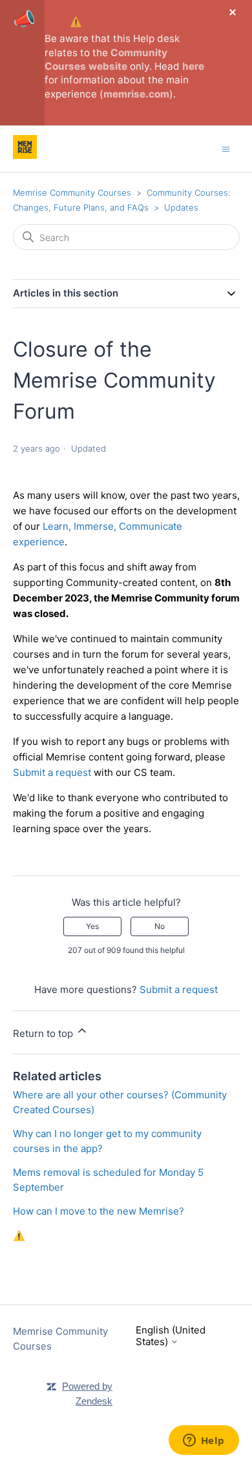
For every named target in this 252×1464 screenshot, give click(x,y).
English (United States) (170, 1335)
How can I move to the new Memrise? (98, 1211)
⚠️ (76, 22)
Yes (92, 926)
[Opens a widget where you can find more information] (203, 1441)
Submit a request (52, 772)
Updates (181, 207)
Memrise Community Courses (72, 192)
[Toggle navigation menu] (226, 148)
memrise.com (136, 94)
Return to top (44, 1033)
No (159, 926)
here (193, 66)
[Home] (25, 155)
